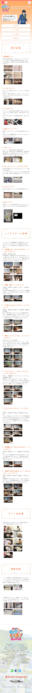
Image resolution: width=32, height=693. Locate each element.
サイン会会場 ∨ (16, 34)
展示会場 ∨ (16, 25)
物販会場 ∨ (16, 38)
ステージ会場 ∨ (16, 30)
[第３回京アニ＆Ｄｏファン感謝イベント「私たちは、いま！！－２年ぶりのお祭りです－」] (6, 8)
